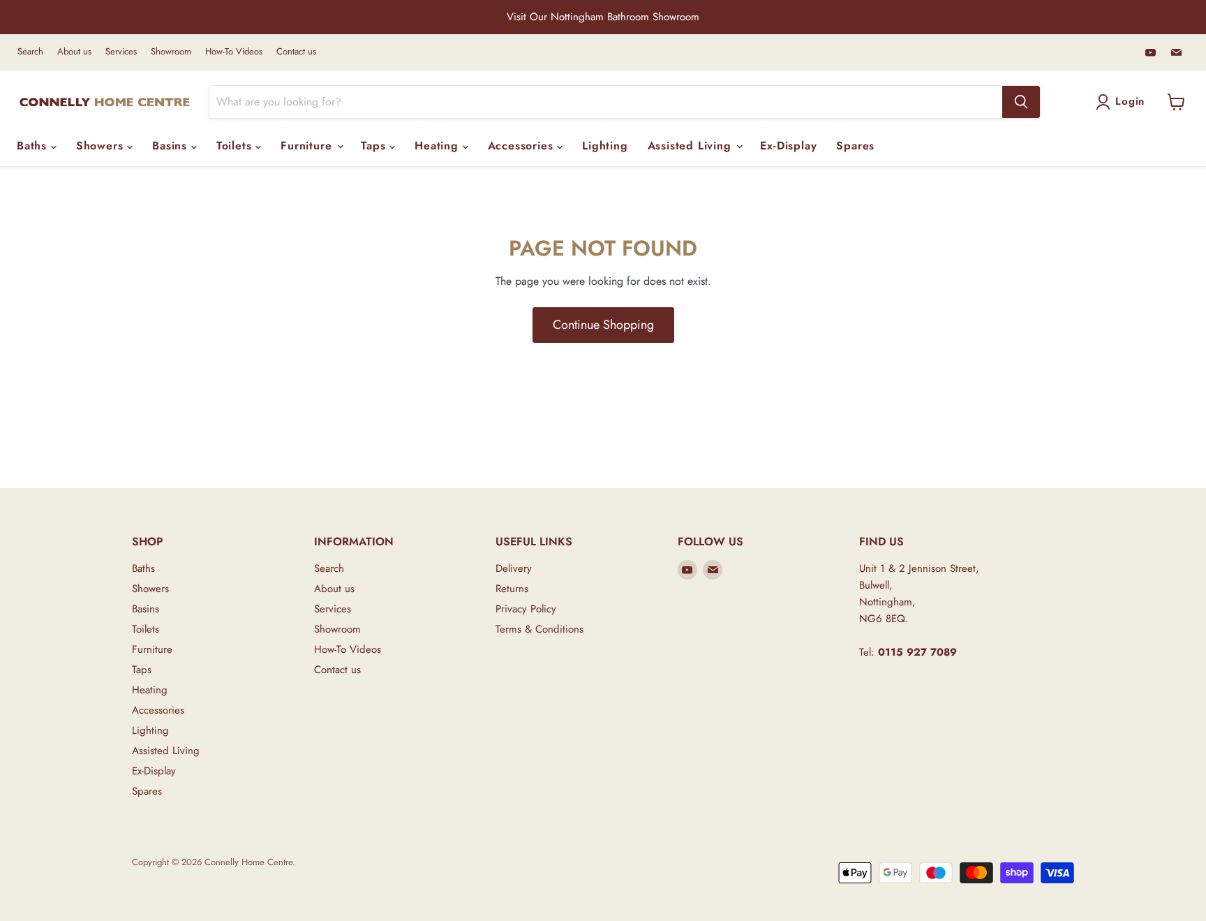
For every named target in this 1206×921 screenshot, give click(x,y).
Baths (34, 146)
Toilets (235, 146)
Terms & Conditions (539, 629)
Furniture (308, 146)
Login (1130, 101)
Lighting (604, 146)
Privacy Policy (526, 609)
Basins (171, 146)
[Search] (1021, 102)
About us (74, 52)
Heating (438, 146)
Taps (375, 146)
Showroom (171, 52)
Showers (101, 146)
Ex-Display (788, 146)
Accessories (523, 146)
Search (30, 52)
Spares (855, 146)
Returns (512, 588)
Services (121, 52)
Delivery (514, 568)
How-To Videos (233, 52)
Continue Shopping (603, 325)
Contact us (296, 52)
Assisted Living (692, 146)
